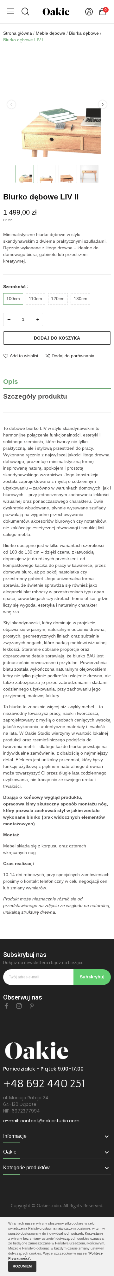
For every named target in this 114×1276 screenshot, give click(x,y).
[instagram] (19, 1006)
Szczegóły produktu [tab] (35, 396)
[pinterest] (31, 1006)
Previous (11, 104)
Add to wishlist (24, 355)
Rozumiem (22, 1266)
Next (102, 104)
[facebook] (6, 1006)
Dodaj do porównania (73, 355)
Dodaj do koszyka (57, 338)
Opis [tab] (10, 381)
